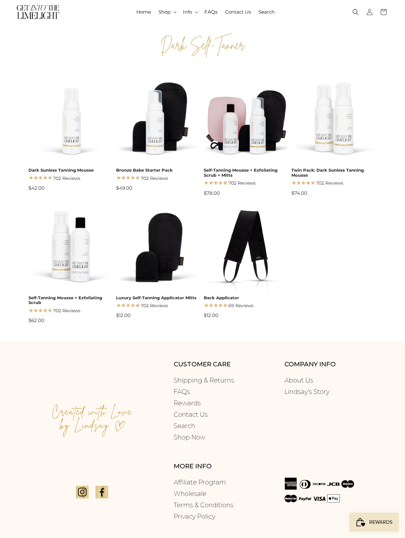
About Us (298, 380)
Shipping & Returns (204, 380)
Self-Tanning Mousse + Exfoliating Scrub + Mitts (240, 173)
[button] (167, 12)
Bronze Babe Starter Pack (144, 170)
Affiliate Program (200, 482)
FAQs (182, 392)
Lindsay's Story (306, 392)
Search (184, 426)
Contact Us (191, 414)
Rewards (187, 403)
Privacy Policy (194, 516)
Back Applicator (221, 297)
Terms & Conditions (204, 505)
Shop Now (189, 437)
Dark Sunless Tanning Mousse (61, 170)
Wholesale (190, 493)
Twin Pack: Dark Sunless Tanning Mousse (327, 173)
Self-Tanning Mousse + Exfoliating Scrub (65, 300)
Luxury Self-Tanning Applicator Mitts (156, 297)
